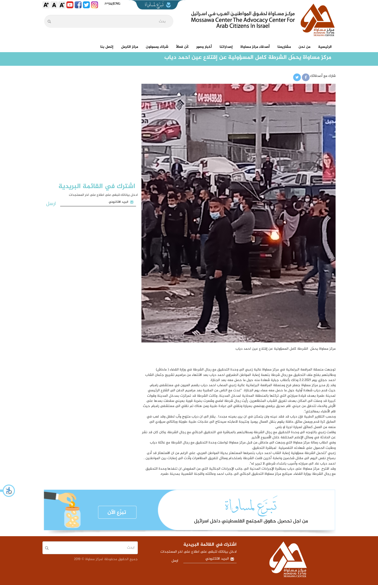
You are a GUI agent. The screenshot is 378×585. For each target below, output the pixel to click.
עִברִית (108, 3)
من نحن (304, 47)
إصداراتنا (226, 47)
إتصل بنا (106, 47)
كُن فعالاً (182, 47)
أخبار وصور (204, 47)
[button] (7, 490)
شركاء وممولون (157, 47)
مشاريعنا (284, 47)
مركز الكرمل (129, 47)
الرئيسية (325, 47)
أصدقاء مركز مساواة (255, 47)
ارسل (51, 204)
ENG (116, 3)
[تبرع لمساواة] (189, 513)
